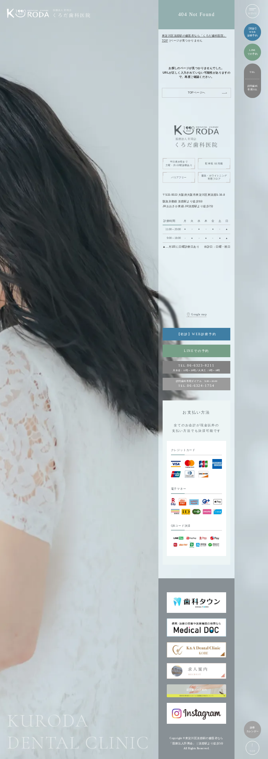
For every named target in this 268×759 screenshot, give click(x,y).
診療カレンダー (252, 729)
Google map (199, 314)
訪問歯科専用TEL (252, 88)
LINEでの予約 (196, 351)
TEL (252, 72)
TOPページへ (197, 92)
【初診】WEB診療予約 (196, 334)
